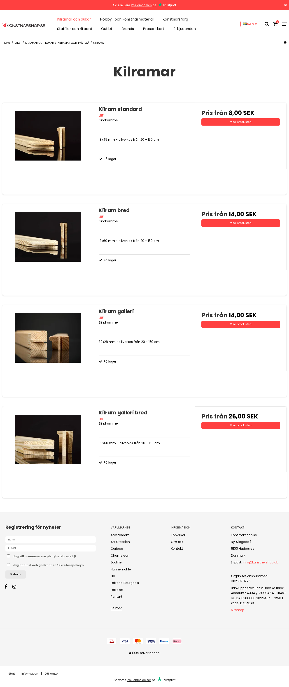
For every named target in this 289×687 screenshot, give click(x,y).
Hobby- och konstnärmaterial (127, 19)
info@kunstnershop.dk (260, 562)
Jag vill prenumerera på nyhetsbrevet (58, 555)
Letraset (117, 590)
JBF (113, 576)
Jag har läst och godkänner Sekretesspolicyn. (49, 565)
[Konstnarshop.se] (24, 24)
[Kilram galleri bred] (48, 452)
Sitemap (237, 610)
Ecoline (116, 562)
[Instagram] (16, 587)
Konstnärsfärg (175, 19)
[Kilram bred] (48, 250)
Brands (127, 28)
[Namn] (50, 539)
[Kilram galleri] (48, 351)
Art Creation (120, 542)
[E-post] (50, 547)
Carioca (117, 548)
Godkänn (15, 574)
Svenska (252, 24)
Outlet (106, 28)
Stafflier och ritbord (74, 28)
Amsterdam (120, 535)
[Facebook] (8, 587)
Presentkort (153, 28)
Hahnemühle (121, 569)
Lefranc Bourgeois (125, 583)
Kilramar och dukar (74, 19)
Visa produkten (241, 122)
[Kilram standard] (48, 149)
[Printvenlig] (285, 42)
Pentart (116, 596)
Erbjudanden (184, 28)
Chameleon (120, 555)
